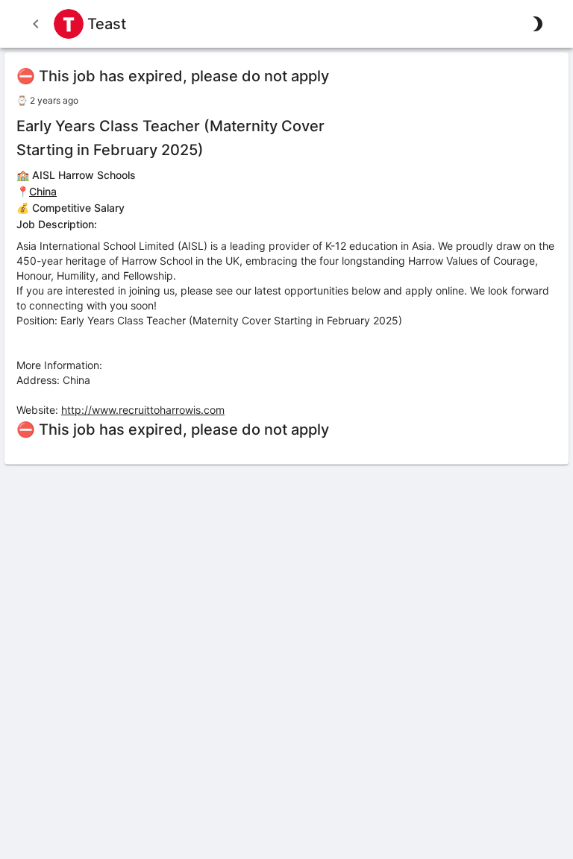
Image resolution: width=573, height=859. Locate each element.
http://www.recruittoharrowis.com (143, 409)
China (43, 191)
